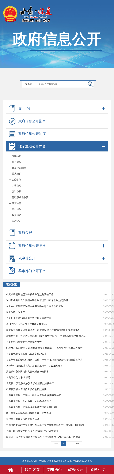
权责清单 (16, 215)
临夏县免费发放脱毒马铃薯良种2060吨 (26, 353)
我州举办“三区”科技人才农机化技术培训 (27, 324)
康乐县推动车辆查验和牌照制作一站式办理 (28, 413)
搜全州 (28, 84)
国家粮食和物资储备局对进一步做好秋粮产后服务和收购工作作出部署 (43, 330)
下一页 (76, 444)
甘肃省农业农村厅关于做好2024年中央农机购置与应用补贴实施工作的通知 (45, 425)
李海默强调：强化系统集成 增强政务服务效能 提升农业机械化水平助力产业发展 (46, 336)
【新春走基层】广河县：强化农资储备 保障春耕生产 (33, 395)
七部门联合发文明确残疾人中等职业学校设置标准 (32, 431)
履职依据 (16, 156)
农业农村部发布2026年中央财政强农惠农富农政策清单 (34, 306)
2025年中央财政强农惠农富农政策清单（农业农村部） (34, 365)
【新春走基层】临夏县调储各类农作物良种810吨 (31, 407)
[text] (61, 84)
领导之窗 (32, 469)
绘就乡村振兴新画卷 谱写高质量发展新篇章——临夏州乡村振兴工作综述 (44, 348)
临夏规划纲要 (19, 167)
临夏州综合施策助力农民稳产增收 (24, 342)
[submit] (90, 84)
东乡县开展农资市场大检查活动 (22, 419)
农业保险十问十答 (15, 312)
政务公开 (75, 469)
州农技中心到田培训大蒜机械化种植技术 (27, 371)
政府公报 (25, 233)
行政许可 (16, 221)
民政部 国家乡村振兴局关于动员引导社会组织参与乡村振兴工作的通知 (43, 437)
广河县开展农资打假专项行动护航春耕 (26, 389)
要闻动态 (54, 469)
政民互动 (97, 469)
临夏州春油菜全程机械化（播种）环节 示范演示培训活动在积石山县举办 (44, 359)
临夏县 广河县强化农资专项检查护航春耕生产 (30, 383)
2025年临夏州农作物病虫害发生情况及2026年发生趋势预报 (37, 300)
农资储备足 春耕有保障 (18, 377)
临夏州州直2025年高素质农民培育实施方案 (28, 318)
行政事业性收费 (20, 197)
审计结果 (16, 209)
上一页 (55, 444)
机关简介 (16, 162)
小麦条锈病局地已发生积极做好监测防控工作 (30, 294)
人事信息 (16, 185)
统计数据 (16, 191)
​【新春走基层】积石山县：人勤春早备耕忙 (28, 401)
